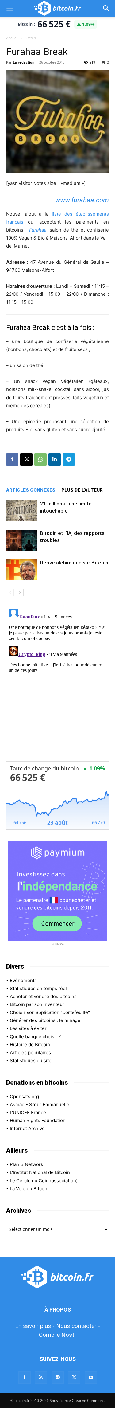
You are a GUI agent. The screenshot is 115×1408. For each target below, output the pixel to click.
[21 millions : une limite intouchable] (21, 510)
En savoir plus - (35, 1325)
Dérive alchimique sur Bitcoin (74, 563)
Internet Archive (27, 1128)
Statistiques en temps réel (38, 988)
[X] (26, 459)
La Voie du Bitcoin (29, 1189)
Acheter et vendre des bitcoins (43, 996)
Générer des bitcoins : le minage (45, 1020)
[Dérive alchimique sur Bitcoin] (21, 569)
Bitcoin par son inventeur (37, 1004)
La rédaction (23, 62)
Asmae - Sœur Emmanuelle (39, 1104)
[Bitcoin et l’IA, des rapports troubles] (21, 540)
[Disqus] (57, 683)
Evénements (23, 980)
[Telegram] (69, 459)
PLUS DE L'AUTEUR (82, 490)
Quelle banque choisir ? (35, 1036)
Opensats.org (24, 1096)
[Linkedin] (54, 459)
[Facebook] (12, 459)
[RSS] (41, 1377)
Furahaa (37, 230)
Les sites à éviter (28, 1028)
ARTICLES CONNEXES (30, 490)
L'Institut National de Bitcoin (40, 1172)
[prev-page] (10, 592)
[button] (10, 8)
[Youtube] (91, 1377)
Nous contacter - (78, 1325)
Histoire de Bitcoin (30, 1044)
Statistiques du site (31, 1060)
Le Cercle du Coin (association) (44, 1181)
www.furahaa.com (82, 200)
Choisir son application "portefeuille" (50, 1012)
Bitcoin (30, 38)
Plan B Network (26, 1164)
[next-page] (20, 592)
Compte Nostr (57, 1334)
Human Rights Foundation (38, 1120)
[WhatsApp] (40, 459)
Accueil (12, 38)
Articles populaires (30, 1052)
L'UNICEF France (28, 1112)
